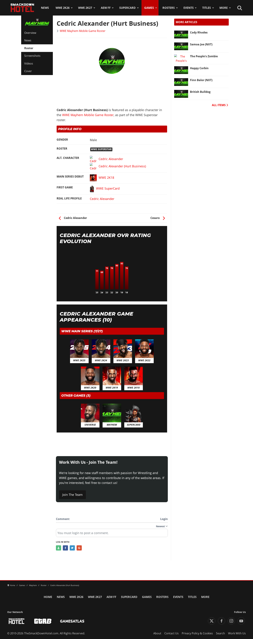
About (157, 633)
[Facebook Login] (65, 547)
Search (220, 633)
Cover (28, 71)
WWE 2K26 (63, 8)
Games (149, 8)
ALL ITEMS (219, 105)
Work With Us (237, 633)
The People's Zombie (204, 56)
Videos (28, 63)
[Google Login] (79, 547)
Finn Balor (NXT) (201, 80)
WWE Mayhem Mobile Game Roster (83, 31)
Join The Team (72, 495)
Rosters (168, 8)
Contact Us (171, 633)
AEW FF (106, 8)
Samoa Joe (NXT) (201, 44)
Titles (206, 8)
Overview (30, 33)
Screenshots (32, 56)
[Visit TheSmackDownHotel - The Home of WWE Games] (16, 621)
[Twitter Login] (72, 547)
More (223, 8)
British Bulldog (200, 92)
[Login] (58, 547)
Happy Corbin (199, 68)
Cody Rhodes (199, 32)
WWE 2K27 (85, 8)
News (45, 8)
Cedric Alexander (102, 199)
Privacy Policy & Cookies (197, 633)
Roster (28, 48)
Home (48, 597)
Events (188, 8)
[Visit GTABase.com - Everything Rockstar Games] (43, 621)
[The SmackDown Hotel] (22, 8)
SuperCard (127, 8)
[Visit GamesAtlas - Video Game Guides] (72, 621)
